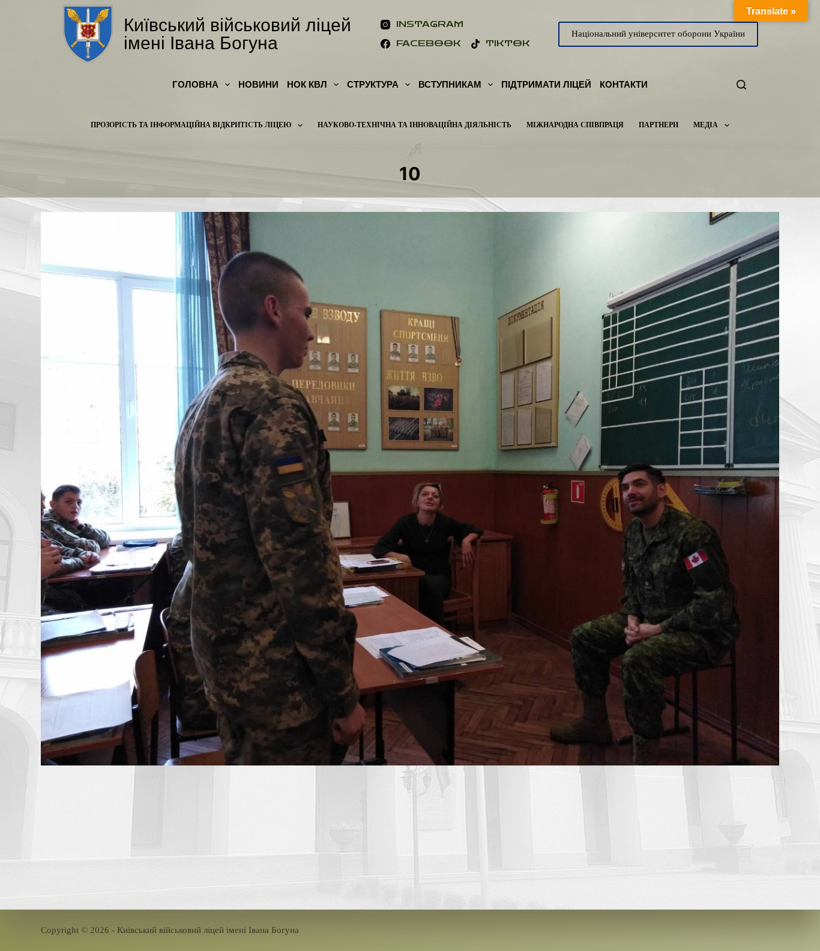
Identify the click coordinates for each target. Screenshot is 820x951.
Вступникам (449, 84)
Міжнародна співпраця (575, 125)
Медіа (705, 125)
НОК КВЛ (307, 84)
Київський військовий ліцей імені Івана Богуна (237, 34)
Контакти (624, 84)
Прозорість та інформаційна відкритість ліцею (191, 125)
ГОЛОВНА (195, 84)
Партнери (658, 125)
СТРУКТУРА (373, 84)
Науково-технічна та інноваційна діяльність (414, 125)
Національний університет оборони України (658, 33)
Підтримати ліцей (546, 84)
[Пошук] (741, 84)
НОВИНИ (258, 84)
